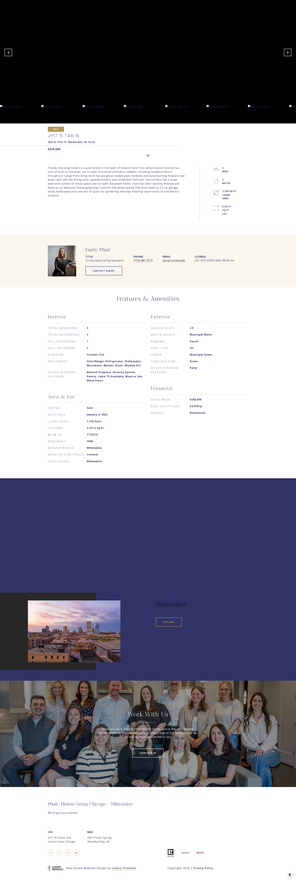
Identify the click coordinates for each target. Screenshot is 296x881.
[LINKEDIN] (68, 853)
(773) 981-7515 (143, 260)
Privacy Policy (203, 868)
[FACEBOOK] (51, 853)
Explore (168, 622)
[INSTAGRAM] (59, 853)
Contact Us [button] (148, 753)
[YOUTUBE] (76, 853)
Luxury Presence (124, 868)
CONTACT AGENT (104, 270)
